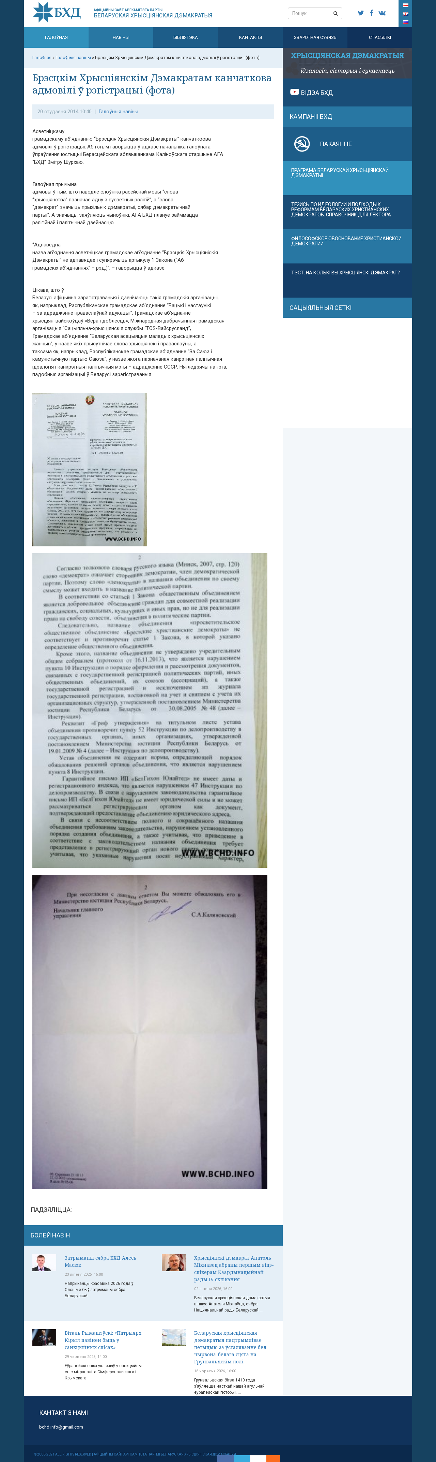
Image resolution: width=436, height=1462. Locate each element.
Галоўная (56, 37)
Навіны (121, 37)
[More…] (269, 1458)
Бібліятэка (185, 37)
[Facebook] (225, 1458)
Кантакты (250, 37)
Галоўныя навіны (118, 112)
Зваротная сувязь (315, 37)
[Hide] (276, 1458)
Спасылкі (380, 37)
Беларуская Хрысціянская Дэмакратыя (153, 13)
